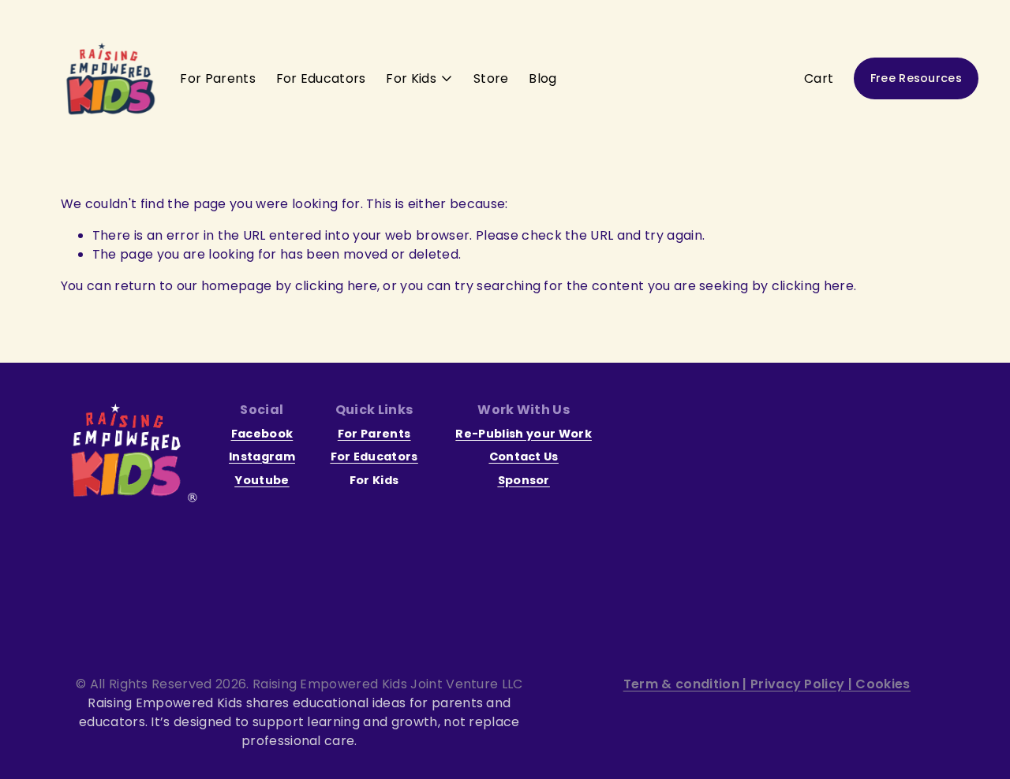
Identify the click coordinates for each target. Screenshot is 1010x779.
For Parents (218, 78)
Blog (542, 78)
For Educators (321, 78)
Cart (818, 78)
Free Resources (916, 78)
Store (491, 78)
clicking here (336, 286)
